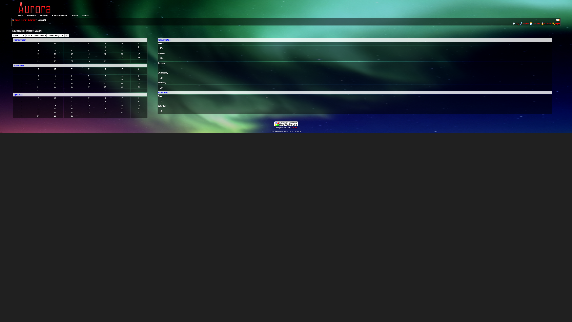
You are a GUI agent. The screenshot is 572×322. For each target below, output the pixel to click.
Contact (85, 15)
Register (547, 24)
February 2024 (20, 40)
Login (557, 24)
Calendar (32, 20)
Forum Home (20, 20)
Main (20, 15)
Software (44, 15)
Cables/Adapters (59, 15)
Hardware (31, 15)
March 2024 (163, 93)
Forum (75, 15)
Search (526, 24)
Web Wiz (294, 128)
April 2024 (18, 95)
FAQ (517, 24)
